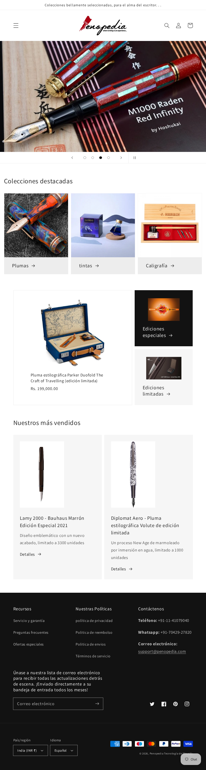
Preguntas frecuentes (31, 632)
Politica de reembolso (94, 632)
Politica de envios (91, 644)
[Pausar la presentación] (133, 157)
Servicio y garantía (29, 620)
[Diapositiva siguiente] (121, 157)
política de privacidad (94, 620)
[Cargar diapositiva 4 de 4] (109, 158)
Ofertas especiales (28, 644)
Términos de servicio (93, 656)
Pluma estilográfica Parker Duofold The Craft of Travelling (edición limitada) (67, 377)
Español (61, 750)
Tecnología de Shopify (178, 753)
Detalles (27, 554)
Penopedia (157, 753)
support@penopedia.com (162, 651)
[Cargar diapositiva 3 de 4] (101, 158)
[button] (16, 25)
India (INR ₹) (27, 750)
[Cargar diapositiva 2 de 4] (93, 158)
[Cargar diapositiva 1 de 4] (85, 158)
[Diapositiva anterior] (72, 157)
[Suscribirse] (97, 703)
